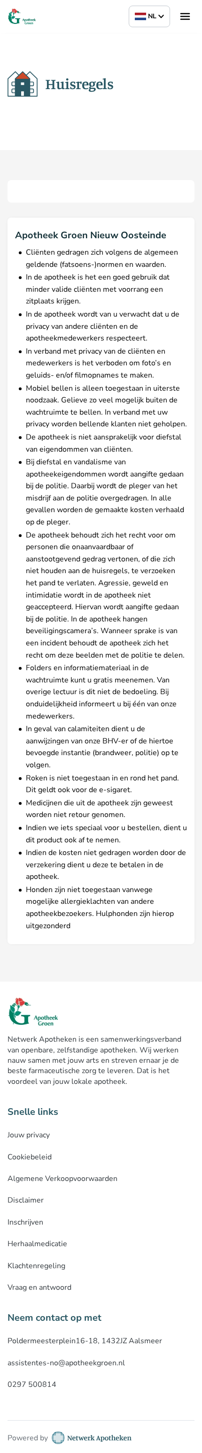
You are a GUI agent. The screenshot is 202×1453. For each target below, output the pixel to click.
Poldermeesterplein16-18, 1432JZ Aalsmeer (85, 1341)
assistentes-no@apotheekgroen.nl (66, 1363)
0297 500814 (32, 1384)
